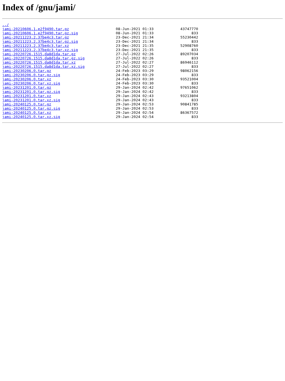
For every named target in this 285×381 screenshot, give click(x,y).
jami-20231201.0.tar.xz (26, 96)
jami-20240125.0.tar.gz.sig (31, 108)
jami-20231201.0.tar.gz (26, 87)
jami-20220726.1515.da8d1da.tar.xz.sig (43, 66)
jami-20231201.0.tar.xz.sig (31, 100)
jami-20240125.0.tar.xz (26, 112)
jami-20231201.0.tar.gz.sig (31, 92)
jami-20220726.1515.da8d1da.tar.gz (39, 54)
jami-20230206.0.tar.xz (26, 79)
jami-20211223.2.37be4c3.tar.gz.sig (40, 41)
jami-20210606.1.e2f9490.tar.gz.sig (40, 33)
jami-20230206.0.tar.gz (26, 71)
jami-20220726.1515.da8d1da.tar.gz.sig (43, 58)
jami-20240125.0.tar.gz (26, 104)
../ (5, 25)
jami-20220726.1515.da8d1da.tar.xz (39, 62)
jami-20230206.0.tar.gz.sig (31, 75)
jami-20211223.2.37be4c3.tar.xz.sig (40, 50)
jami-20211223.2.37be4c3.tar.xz (35, 46)
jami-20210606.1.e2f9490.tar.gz (35, 29)
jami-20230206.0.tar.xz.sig (31, 83)
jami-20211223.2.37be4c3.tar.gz (35, 37)
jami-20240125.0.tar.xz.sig (31, 117)
